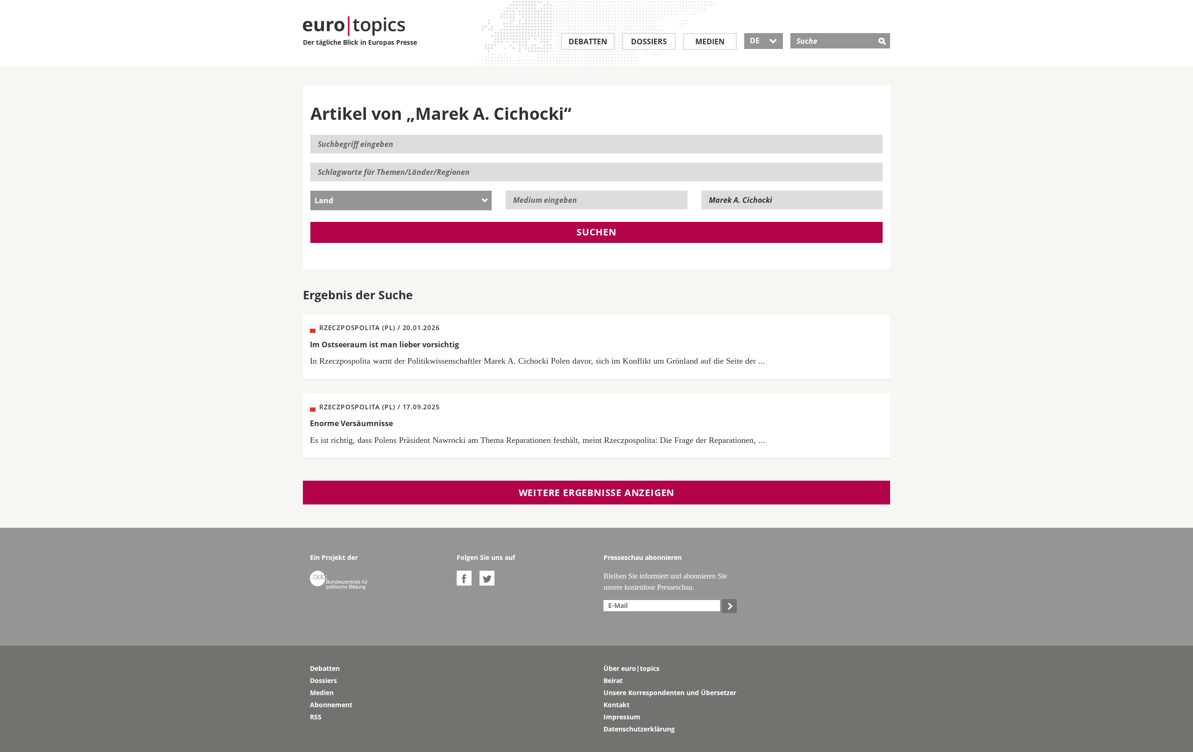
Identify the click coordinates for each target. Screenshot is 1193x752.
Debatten (588, 41)
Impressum (621, 716)
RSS (316, 716)
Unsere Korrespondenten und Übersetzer (669, 692)
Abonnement (331, 704)
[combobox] (401, 200)
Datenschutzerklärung (639, 728)
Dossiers (649, 41)
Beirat (613, 680)
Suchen (596, 232)
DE (763, 40)
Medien (710, 41)
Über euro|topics (631, 668)
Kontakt (616, 704)
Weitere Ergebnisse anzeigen (597, 492)
